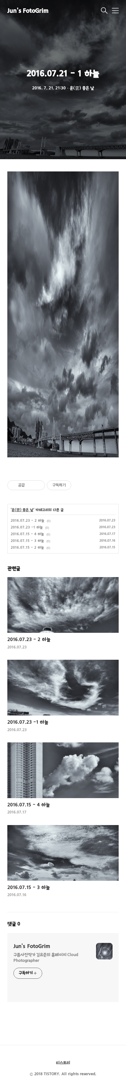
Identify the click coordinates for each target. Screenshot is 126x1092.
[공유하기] (30, 485)
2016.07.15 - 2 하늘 (27, 548)
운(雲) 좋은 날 (22, 510)
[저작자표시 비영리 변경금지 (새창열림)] (79, 485)
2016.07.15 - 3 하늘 (27, 541)
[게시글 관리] (38, 485)
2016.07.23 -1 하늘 (27, 527)
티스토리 (63, 1063)
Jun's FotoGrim (28, 11)
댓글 (13, 924)
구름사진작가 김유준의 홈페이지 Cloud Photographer (45, 957)
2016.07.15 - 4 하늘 (27, 534)
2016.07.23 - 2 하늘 (27, 521)
